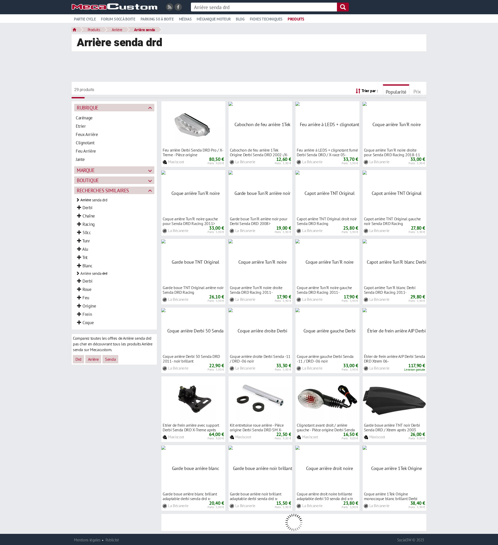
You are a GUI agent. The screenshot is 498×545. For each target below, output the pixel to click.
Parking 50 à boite (157, 19)
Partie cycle (85, 19)
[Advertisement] (249, 67)
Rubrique (87, 107)
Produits (296, 19)
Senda (110, 359)
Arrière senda (144, 29)
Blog (240, 19)
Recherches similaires (103, 190)
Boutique (88, 180)
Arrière (117, 29)
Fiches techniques (266, 19)
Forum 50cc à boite (118, 19)
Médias (185, 19)
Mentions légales (87, 540)
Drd (78, 359)
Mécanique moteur (214, 19)
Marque (86, 170)
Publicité (112, 540)
